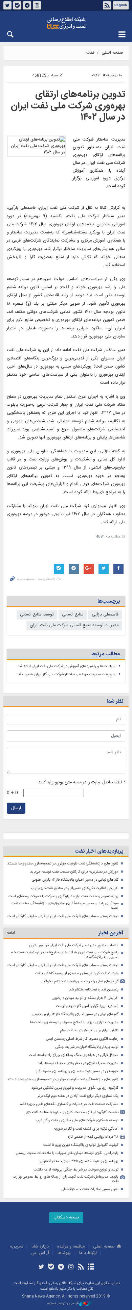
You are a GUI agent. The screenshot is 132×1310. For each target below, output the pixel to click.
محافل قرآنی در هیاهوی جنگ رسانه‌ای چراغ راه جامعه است (73, 1055)
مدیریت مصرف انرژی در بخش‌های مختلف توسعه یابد (78, 1063)
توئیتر (7, 5)
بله (17, 5)
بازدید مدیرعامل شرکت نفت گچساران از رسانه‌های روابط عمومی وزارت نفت (65, 1179)
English (120, 5)
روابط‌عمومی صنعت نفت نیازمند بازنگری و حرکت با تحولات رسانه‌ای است (63, 896)
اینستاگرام (37, 5)
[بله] (51, 1267)
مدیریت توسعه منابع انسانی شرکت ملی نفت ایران (74, 625)
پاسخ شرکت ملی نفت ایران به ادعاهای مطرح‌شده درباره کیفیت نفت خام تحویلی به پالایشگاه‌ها (64, 954)
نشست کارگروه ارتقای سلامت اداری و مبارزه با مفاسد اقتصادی (72, 1112)
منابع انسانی (72, 614)
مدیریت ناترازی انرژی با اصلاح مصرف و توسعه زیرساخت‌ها (74, 1022)
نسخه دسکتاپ (66, 1217)
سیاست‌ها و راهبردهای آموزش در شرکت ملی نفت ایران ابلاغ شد (66, 666)
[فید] (80, 1267)
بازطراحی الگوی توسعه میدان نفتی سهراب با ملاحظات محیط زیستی (67, 1153)
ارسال (16, 808)
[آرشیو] (90, 1267)
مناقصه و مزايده (71, 1246)
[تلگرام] (61, 1267)
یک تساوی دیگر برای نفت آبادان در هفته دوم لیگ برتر (78, 1096)
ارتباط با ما (88, 1253)
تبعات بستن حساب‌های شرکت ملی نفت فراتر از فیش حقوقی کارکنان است (62, 916)
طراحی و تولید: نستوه (63, 1304)
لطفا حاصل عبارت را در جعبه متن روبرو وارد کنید (81, 782)
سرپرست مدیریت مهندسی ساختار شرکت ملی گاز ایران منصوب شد (66, 674)
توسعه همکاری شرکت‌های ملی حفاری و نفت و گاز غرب (77, 1120)
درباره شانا (40, 1246)
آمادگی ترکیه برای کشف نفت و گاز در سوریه (86, 1129)
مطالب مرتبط (105, 654)
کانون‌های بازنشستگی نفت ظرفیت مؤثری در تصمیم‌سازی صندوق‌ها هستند (62, 863)
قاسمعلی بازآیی (105, 614)
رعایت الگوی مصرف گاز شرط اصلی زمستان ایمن (82, 1039)
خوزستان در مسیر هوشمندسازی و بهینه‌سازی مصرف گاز (77, 1071)
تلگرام (27, 5)
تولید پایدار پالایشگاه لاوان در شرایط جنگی (87, 1047)
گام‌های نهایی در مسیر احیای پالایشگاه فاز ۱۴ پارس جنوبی (75, 880)
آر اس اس (40, 1253)
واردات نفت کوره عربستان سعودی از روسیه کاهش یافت (76, 973)
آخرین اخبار (110, 933)
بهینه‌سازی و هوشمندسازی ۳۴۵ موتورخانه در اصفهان (79, 1161)
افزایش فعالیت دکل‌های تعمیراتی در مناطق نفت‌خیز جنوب (74, 888)
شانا (66, 23)
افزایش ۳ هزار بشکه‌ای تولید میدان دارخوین (85, 998)
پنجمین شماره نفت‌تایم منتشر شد (93, 989)
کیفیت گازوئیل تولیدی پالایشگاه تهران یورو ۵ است (80, 1145)
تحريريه (16, 1246)
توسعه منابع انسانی (36, 614)
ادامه (11, 932)
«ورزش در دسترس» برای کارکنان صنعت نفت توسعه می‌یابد (74, 872)
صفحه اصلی (112, 52)
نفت (90, 52)
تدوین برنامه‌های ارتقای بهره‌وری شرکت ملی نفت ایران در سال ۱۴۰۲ (68, 106)
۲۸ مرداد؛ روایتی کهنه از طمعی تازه (93, 1137)
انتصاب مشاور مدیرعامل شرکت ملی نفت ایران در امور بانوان (73, 945)
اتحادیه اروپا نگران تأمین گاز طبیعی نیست (87, 1006)
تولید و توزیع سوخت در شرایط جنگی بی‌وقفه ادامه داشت (76, 1169)
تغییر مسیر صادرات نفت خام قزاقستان (90, 1189)
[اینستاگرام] (71, 1267)
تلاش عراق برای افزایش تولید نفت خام (89, 1030)
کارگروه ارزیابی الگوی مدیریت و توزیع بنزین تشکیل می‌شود (74, 1088)
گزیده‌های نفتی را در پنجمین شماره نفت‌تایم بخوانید (80, 981)
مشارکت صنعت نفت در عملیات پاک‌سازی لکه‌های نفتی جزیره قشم (69, 1104)
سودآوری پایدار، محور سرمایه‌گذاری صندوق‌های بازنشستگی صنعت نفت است (65, 905)
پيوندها (64, 1253)
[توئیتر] (41, 1267)
